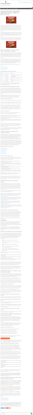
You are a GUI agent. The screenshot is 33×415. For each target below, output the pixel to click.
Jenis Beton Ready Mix (14, 116)
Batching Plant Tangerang (4, 148)
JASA (10, 8)
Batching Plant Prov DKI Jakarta (4, 149)
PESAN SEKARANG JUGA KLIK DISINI (26, 2)
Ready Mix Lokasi (6, 38)
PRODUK (4, 8)
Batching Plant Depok (3, 152)
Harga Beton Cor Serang (18, 282)
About (1, 413)
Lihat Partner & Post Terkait (3, 220)
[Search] (32, 7)
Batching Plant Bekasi (3, 150)
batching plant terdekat (7, 292)
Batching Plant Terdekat (3, 153)
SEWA (12, 8)
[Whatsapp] (31, 413)
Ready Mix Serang (19, 297)
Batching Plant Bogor (3, 151)
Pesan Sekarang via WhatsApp (5, 338)
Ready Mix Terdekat (6, 371)
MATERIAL (7, 8)
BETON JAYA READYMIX (9, 412)
